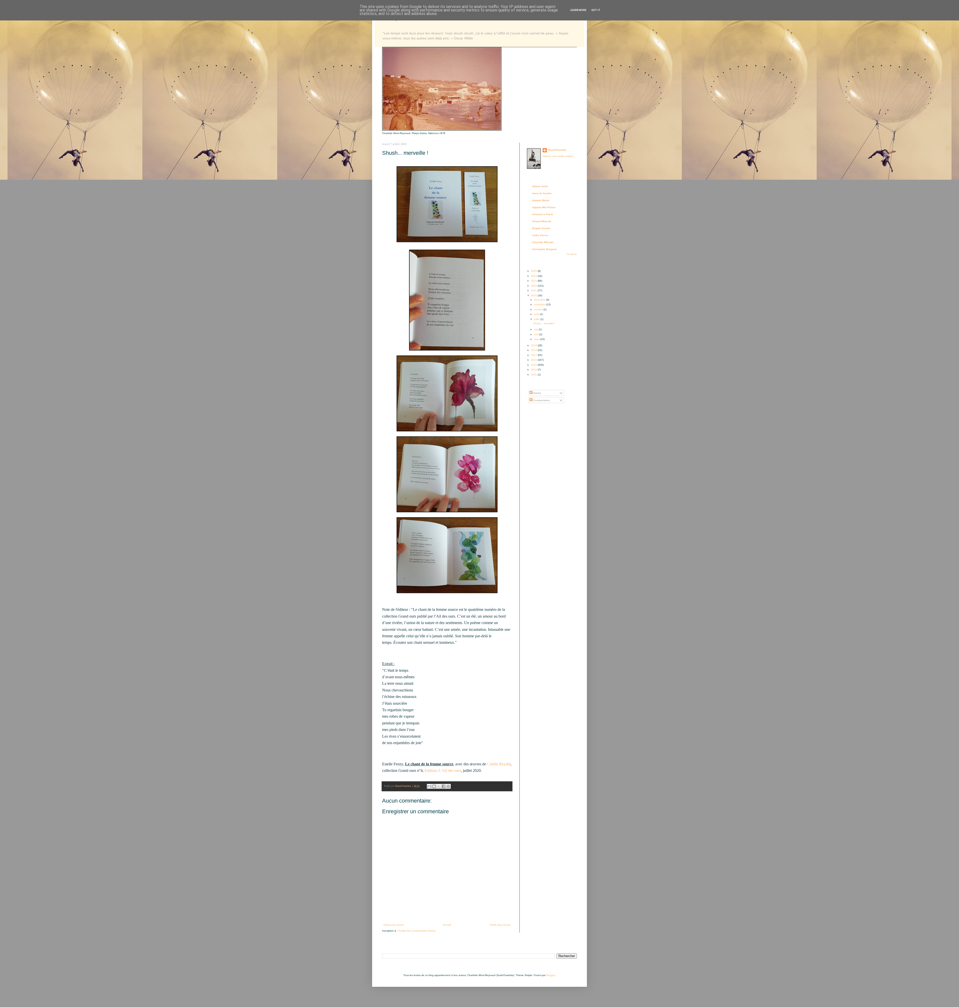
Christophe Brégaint (544, 249)
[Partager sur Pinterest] (448, 786)
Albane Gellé (540, 186)
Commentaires (541, 400)
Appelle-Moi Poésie (544, 207)
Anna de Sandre (542, 193)
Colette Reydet (498, 764)
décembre (540, 299)
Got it (595, 10)
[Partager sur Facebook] (443, 786)
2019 (534, 345)
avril (536, 334)
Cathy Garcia (540, 235)
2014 (534, 369)
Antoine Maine (540, 200)
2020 (534, 295)
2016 (534, 359)
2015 (534, 364)
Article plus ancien (500, 924)
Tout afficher (572, 254)
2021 (534, 290)
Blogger (550, 975)
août (537, 314)
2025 (534, 271)
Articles (536, 393)
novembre (540, 304)
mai (536, 329)
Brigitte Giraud (541, 228)
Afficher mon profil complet (558, 156)
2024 (534, 276)
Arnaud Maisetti (541, 221)
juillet (537, 319)
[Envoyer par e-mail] (429, 786)
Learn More (578, 10)
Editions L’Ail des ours (443, 770)
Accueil (447, 924)
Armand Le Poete (542, 214)
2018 (534, 350)
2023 (534, 280)
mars (537, 339)
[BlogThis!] (434, 786)
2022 (534, 285)
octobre (538, 309)
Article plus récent (393, 924)
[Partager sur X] (438, 786)
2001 (534, 374)
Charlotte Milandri (543, 242)
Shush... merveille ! (544, 323)
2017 (534, 355)
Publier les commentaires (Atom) (416, 930)
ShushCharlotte (557, 150)
